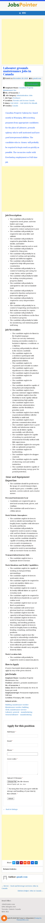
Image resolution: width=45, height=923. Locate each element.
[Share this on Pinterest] (21, 862)
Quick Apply (32, 84)
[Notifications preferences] (4, 918)
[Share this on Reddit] (25, 862)
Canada (15, 106)
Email (10, 741)
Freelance (16, 98)
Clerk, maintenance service (15, 710)
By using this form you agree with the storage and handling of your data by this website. (22, 791)
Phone (10, 750)
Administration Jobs (24, 95)
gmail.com (37, 78)
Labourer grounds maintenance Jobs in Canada (17, 71)
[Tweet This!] (13, 862)
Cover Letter (12, 759)
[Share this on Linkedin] (36, 862)
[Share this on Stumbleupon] (28, 862)
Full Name (11, 732)
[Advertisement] (22, 41)
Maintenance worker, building (17, 707)
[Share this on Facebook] (17, 862)
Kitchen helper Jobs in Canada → (30, 891)
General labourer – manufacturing (18, 715)
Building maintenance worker (17, 705)
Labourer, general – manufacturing (18, 712)
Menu (24, 13)
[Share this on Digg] (32, 862)
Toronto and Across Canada (24, 100)
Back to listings (12, 809)
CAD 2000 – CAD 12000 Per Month (23, 103)
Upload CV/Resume (15, 778)
